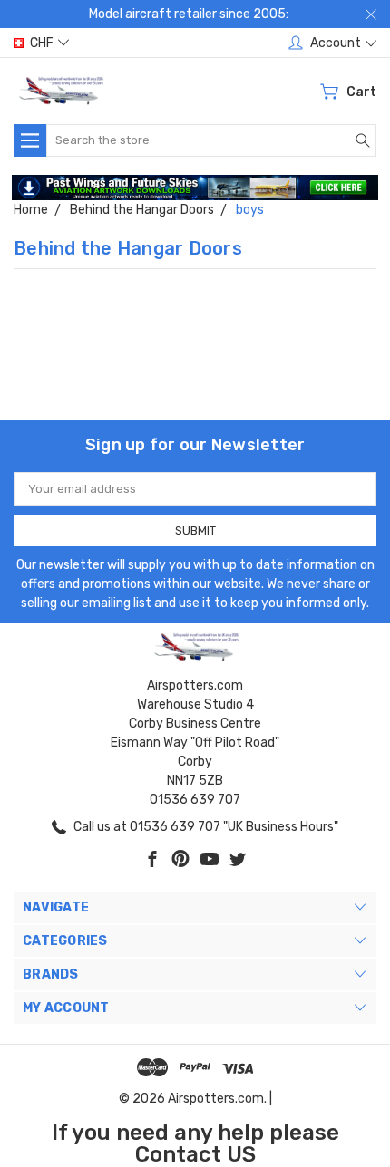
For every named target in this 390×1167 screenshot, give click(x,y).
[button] (195, 187)
